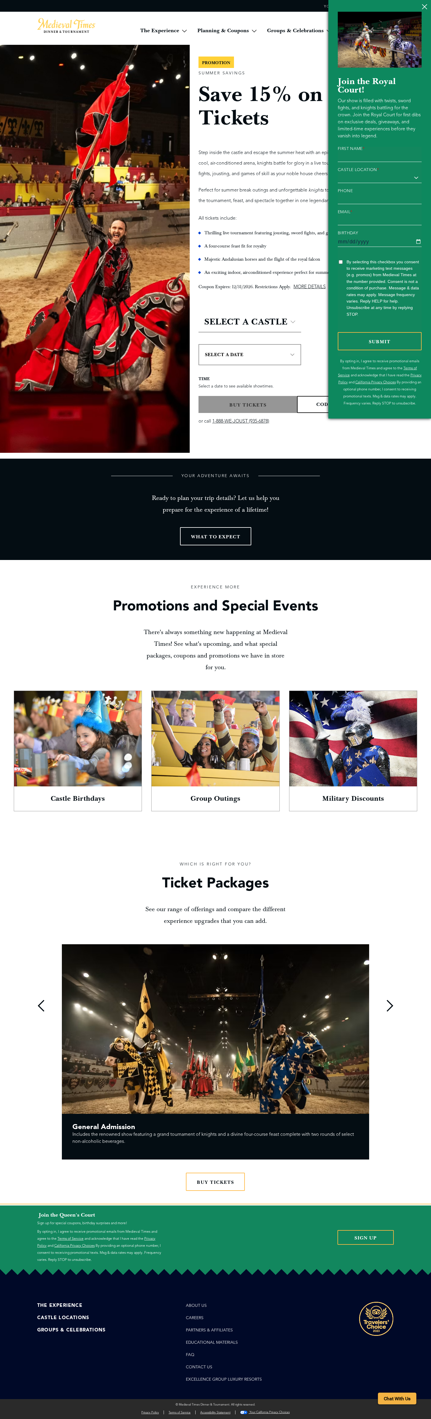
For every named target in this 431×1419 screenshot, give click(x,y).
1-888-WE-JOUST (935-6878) (240, 421)
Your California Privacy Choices (269, 1412)
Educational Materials (212, 1342)
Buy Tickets (215, 1182)
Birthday (348, 233)
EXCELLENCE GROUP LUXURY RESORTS (224, 1379)
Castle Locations (63, 1318)
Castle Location (358, 170)
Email (345, 212)
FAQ (190, 1354)
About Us (196, 1305)
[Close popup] (424, 6)
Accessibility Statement (215, 1412)
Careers (194, 1317)
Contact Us (199, 1367)
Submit (380, 342)
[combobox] (249, 322)
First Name (351, 149)
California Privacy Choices (375, 382)
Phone (345, 191)
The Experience (59, 1305)
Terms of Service (70, 1238)
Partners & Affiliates (209, 1330)
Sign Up (365, 1238)
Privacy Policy (150, 1412)
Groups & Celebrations (71, 1330)
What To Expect (215, 537)
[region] (215, 1055)
